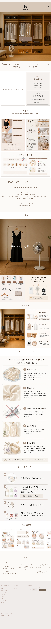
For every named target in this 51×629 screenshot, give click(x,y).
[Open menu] (3, 7)
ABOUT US (3, 600)
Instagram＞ (41, 587)
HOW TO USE (4, 590)
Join (34, 589)
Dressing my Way (19, 623)
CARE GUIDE (4, 592)
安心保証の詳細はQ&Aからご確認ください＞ (13, 89)
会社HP (15, 588)
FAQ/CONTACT (4, 594)
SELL (2, 598)
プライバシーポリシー (5, 615)
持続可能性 (3, 602)
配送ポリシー (4, 609)
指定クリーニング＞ (25, 39)
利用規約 (3, 611)
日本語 (25, 620)
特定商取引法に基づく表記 (6, 613)
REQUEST (3, 596)
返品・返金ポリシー (5, 604)
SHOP (2, 588)
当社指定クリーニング (20, 194)
